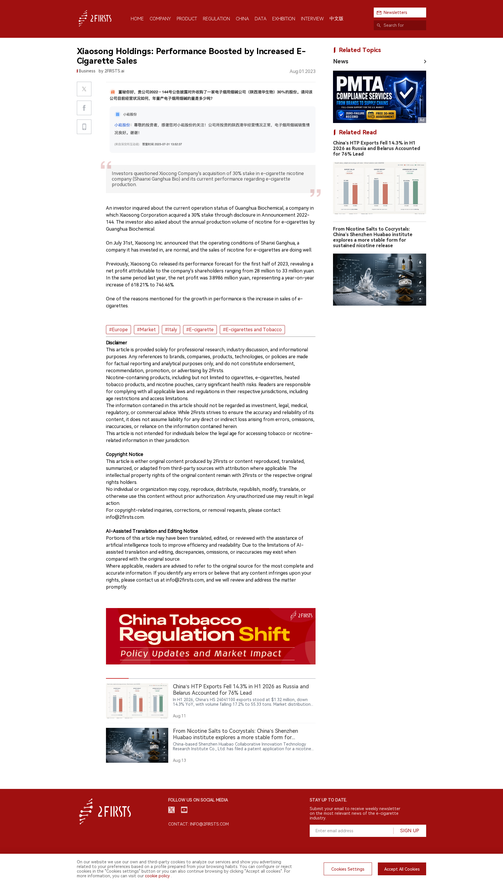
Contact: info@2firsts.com (198, 824)
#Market (146, 329)
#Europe (118, 329)
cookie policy (157, 876)
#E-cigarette (200, 329)
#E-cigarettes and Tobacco (252, 329)
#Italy (171, 329)
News (340, 61)
